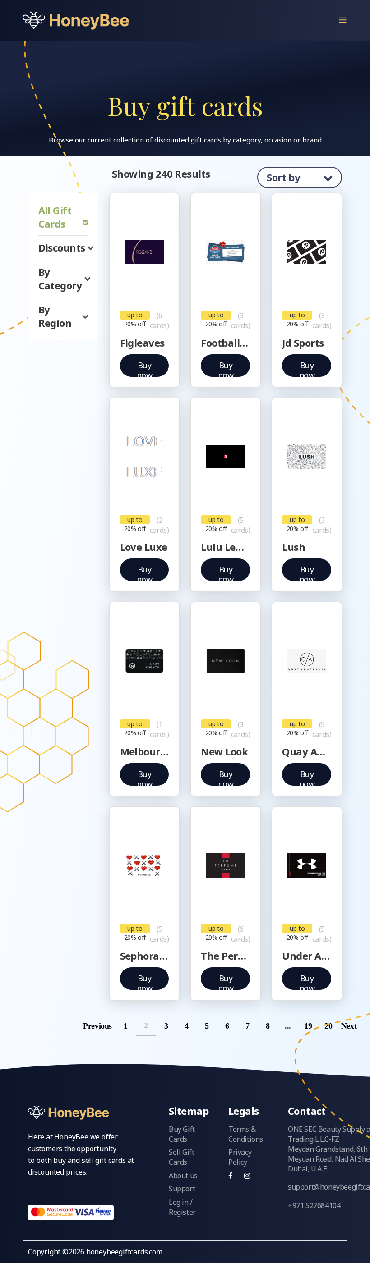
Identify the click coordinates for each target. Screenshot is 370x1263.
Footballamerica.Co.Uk (225, 342)
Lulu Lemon (225, 547)
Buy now (145, 368)
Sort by (285, 177)
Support (182, 1189)
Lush (293, 547)
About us (183, 1176)
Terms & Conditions (245, 1134)
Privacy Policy (239, 1157)
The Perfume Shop (225, 955)
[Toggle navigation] (343, 20)
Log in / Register (182, 1207)
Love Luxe (143, 547)
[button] (63, 247)
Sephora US (144, 955)
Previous (103, 1025)
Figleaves (142, 342)
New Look (224, 751)
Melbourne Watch (144, 751)
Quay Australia (306, 751)
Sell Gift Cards (181, 1157)
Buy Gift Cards (182, 1134)
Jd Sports (303, 342)
